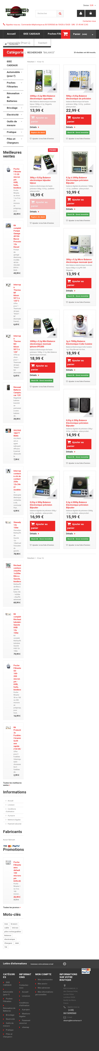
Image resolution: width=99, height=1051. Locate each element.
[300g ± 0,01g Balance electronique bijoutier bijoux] (43, 161)
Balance (7, 935)
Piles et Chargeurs (13, 140)
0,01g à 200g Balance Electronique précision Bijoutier (77, 423)
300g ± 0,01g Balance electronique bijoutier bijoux (40, 180)
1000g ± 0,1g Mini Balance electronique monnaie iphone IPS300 (42, 344)
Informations (14, 792)
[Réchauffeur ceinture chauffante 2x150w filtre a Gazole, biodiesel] (8, 565)
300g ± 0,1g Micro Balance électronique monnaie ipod (79, 260)
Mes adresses (44, 988)
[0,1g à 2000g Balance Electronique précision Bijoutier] (79, 486)
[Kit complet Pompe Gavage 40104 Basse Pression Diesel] (8, 225)
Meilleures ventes (12, 154)
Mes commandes (45, 980)
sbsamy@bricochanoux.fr (72, 1021)
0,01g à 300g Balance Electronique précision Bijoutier (41, 505)
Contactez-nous (89, 21)
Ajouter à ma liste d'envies (43, 139)
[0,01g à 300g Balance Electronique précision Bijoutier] (43, 486)
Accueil (11, 33)
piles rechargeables (12, 932)
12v (5, 947)
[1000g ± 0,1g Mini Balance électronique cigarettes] (43, 80)
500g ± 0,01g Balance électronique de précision (78, 97)
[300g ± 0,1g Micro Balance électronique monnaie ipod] (79, 243)
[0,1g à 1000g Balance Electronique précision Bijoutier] (79, 161)
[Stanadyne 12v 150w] (8, 522)
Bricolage (12, 107)
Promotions (13, 849)
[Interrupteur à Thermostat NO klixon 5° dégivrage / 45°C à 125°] (8, 336)
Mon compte (43, 974)
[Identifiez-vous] (90, 13)
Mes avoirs (42, 984)
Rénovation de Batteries (13, 97)
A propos (11, 816)
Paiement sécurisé (14, 824)
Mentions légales (13, 820)
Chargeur (8, 943)
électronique (9, 939)
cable (6, 928)
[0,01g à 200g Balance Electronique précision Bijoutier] (79, 404)
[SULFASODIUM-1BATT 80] (8, 430)
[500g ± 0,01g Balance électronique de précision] (79, 80)
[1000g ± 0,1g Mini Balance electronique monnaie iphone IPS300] (43, 325)
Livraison (10, 805)
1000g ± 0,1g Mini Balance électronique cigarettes (42, 97)
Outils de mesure (12, 123)
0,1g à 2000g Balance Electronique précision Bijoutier (77, 505)
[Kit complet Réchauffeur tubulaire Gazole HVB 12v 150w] (8, 614)
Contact (42, 42)
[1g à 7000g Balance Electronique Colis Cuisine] (79, 325)
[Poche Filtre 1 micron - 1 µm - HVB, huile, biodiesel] (8, 169)
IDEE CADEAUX (31, 33)
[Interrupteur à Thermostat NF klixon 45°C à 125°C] (8, 285)
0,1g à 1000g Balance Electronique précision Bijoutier (77, 180)
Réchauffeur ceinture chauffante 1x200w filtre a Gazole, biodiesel (19, 573)
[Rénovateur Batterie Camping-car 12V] (8, 387)
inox (6, 924)
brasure (14, 924)
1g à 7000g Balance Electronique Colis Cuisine (79, 342)
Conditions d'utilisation (24, 1004)
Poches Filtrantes (58, 33)
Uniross (15, 928)
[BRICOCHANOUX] (17, 12)
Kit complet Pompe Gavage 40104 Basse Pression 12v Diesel (18, 236)
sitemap (25, 1027)
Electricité (13, 114)
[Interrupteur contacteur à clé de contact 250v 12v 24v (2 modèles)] (8, 471)
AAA (17, 943)
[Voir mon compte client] (81, 13)
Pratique (11, 132)
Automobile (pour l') (18, 42)
